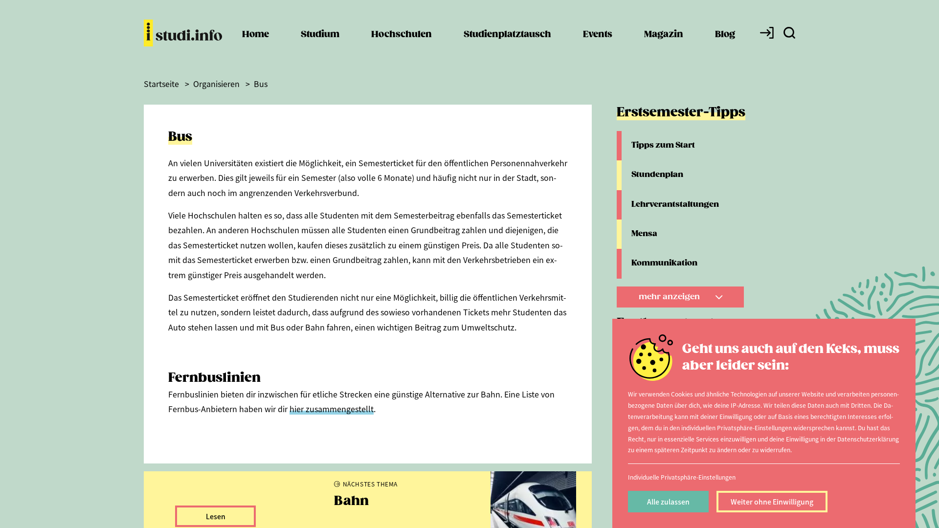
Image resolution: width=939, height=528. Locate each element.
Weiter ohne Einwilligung (772, 501)
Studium (320, 34)
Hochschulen (401, 34)
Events (597, 34)
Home (255, 34)
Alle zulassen (668, 501)
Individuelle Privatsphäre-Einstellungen (682, 477)
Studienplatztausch (507, 34)
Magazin (663, 34)
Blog (725, 34)
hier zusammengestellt (332, 409)
